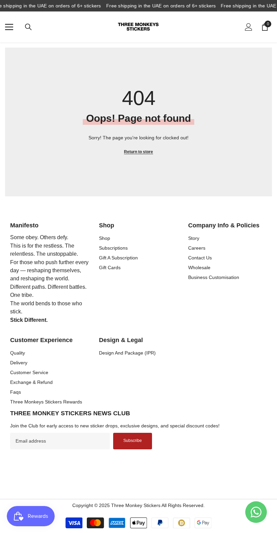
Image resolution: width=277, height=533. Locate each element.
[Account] (248, 27)
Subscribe (132, 440)
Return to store (138, 151)
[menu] (9, 27)
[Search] (28, 27)
